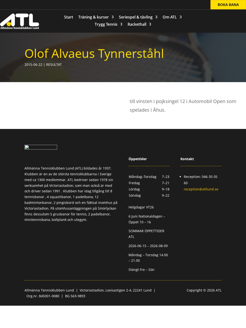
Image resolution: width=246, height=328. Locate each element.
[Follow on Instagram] (19, 5)
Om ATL (170, 17)
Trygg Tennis (106, 25)
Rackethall (137, 25)
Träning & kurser (93, 17)
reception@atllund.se (201, 189)
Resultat (54, 64)
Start (68, 17)
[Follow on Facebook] (10, 5)
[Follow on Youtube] (29, 5)
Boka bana (228, 4)
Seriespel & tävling (136, 17)
